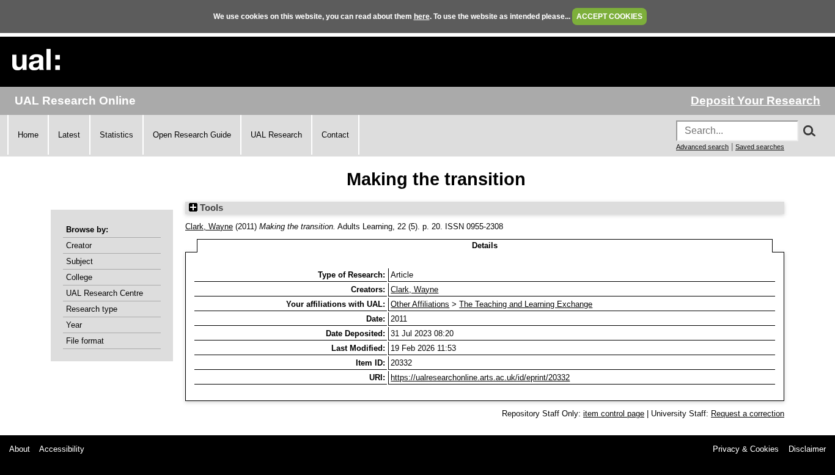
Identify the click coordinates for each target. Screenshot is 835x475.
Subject (79, 261)
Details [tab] (485, 245)
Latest (69, 134)
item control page (613, 413)
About (19, 449)
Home (28, 134)
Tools (210, 208)
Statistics (116, 134)
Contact (335, 134)
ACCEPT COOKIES (609, 16)
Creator (79, 245)
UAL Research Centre (104, 293)
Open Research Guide (192, 134)
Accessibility (61, 449)
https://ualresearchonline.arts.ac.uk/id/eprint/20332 (480, 377)
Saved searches (759, 146)
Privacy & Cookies (746, 449)
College (79, 277)
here (422, 16)
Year (74, 325)
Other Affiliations (420, 304)
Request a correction (747, 413)
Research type (91, 309)
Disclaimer (807, 449)
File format (85, 340)
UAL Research (276, 134)
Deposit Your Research (755, 100)
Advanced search (702, 146)
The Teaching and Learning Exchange (525, 304)
